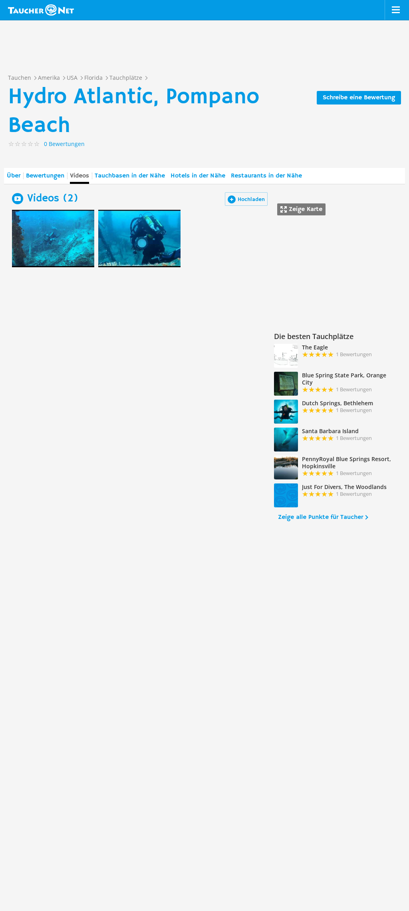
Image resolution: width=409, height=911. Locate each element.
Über (13, 176)
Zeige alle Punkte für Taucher (320, 517)
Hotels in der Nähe (198, 176)
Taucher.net (41, 10)
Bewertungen (45, 176)
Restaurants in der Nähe (266, 176)
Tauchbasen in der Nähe (130, 176)
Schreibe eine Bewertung (359, 98)
